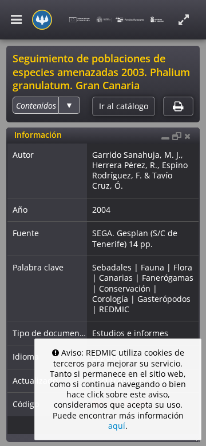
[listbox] (46, 105)
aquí (116, 425)
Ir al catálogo (123, 106)
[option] (36, 105)
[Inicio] (42, 20)
